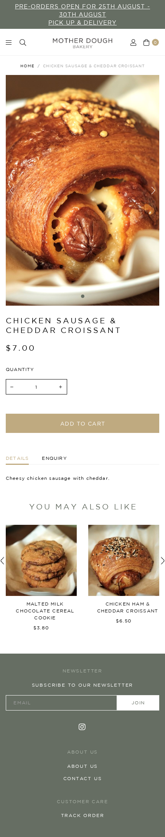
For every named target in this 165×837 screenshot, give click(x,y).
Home (27, 65)
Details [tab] (17, 458)
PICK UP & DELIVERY (82, 22)
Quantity (20, 369)
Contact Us (82, 778)
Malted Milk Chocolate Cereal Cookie (45, 610)
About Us (82, 766)
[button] (2, 560)
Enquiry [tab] (54, 458)
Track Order (82, 815)
